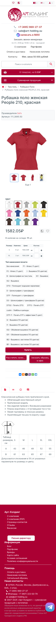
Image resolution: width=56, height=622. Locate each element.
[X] (26, 374)
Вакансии (11, 528)
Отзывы (11, 525)
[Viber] (29, 374)
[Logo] (28, 14)
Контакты (12, 56)
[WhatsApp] (32, 374)
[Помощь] (35, 3)
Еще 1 (28, 184)
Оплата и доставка (16, 51)
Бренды (11, 552)
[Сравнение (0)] (19, 3)
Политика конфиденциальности (22, 561)
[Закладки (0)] (14, 3)
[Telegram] (36, 374)
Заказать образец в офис (40, 359)
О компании (20, 46)
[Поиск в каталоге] (51, 64)
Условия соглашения (17, 558)
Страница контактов (17, 522)
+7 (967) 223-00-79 (28, 594)
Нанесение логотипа (40, 51)
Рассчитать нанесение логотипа (16, 357)
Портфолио (12, 549)
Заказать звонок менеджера (28, 39)
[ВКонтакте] (20, 374)
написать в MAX (30, 34)
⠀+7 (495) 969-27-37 (29, 27)
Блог (9, 546)
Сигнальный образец (17, 578)
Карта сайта (13, 555)
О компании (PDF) (16, 519)
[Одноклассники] (23, 374)
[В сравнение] (42, 231)
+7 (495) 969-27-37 (18, 591)
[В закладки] (48, 231)
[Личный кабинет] (50, 3)
